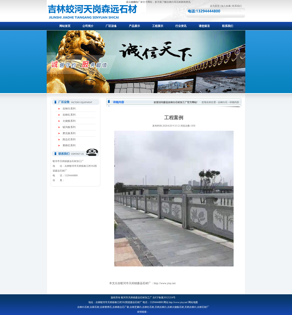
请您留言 (204, 25)
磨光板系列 (69, 133)
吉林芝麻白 (136, 307)
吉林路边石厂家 (120, 307)
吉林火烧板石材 (175, 307)
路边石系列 (69, 139)
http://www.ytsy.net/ (178, 302)
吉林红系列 (69, 114)
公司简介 (88, 25)
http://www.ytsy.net (165, 283)
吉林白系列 (69, 108)
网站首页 (65, 25)
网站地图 (193, 302)
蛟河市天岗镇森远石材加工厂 (136, 297)
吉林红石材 (148, 307)
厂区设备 (111, 25)
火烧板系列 (69, 120)
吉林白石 (222, 102)
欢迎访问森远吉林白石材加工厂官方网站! (175, 102)
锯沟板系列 (69, 127)
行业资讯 (181, 25)
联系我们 (237, 6)
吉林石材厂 (203, 307)
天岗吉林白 (161, 307)
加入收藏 (226, 6)
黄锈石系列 (69, 145)
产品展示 (134, 25)
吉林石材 (94, 307)
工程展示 (157, 25)
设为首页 (214, 6)
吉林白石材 (83, 307)
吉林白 (134, 2)
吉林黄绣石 (106, 307)
